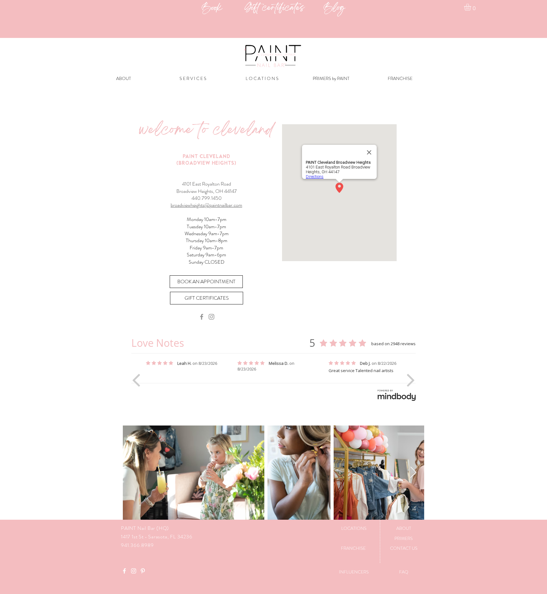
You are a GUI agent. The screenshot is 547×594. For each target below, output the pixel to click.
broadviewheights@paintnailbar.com (206, 205)
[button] (471, 6)
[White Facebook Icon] (124, 570)
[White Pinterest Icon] (142, 570)
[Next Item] (413, 473)
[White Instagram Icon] (133, 570)
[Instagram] (211, 317)
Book (223, 8)
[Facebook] (201, 317)
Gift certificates (284, 8)
